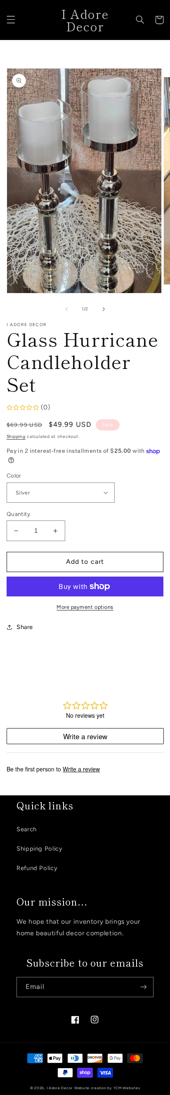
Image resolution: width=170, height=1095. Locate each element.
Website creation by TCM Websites (107, 1088)
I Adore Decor (60, 1088)
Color (14, 475)
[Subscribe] (143, 987)
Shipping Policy (39, 848)
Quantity (18, 514)
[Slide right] (103, 309)
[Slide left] (66, 309)
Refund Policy (37, 868)
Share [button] (25, 627)
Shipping (16, 436)
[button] (10, 19)
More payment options (85, 607)
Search (27, 829)
